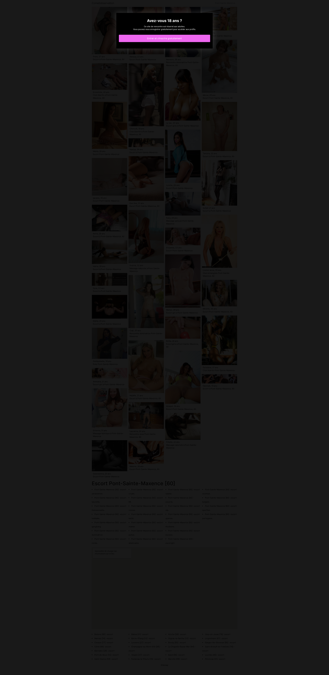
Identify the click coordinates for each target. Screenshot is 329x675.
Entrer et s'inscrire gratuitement (164, 38)
